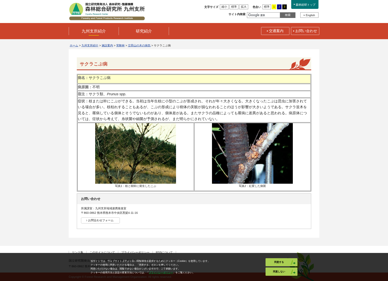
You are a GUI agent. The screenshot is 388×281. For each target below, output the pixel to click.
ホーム (74, 45)
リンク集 (77, 252)
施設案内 (107, 45)
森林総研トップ (305, 4)
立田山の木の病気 (139, 45)
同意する (279, 262)
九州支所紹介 (89, 45)
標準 (234, 6)
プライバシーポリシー (135, 252)
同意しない (279, 271)
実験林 (120, 45)
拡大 (244, 6)
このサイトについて (102, 252)
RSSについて (164, 252)
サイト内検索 (237, 14)
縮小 (224, 6)
